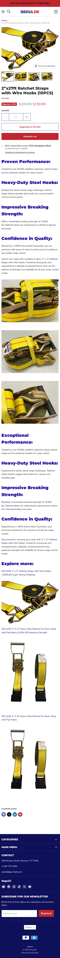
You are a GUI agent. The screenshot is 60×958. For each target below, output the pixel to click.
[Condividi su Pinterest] (20, 814)
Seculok (5, 98)
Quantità (5, 111)
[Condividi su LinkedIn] (15, 814)
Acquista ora (30, 136)
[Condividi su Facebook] (3, 814)
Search (30, 946)
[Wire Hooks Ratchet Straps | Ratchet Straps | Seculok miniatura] (8, 76)
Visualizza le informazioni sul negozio (20, 152)
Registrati (46, 913)
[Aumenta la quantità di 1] (27, 117)
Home (4, 20)
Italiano (28, 927)
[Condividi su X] (9, 814)
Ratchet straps (12, 224)
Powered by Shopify (30, 952)
